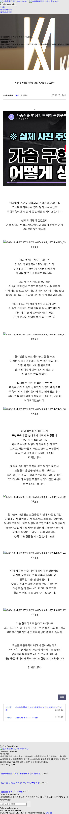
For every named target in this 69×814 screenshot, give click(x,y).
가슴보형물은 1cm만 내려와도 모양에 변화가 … (21, 773)
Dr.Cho (49, 813)
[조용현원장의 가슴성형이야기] (29, 1)
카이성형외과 (6, 9)
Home (3, 7)
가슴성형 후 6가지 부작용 (26, 717)
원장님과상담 (6, 12)
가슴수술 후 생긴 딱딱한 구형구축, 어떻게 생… (21, 782)
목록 (62, 697)
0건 (17, 95)
